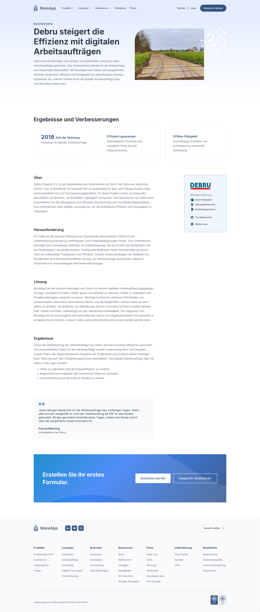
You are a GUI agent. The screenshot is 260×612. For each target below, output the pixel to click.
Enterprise (120, 8)
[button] (68, 8)
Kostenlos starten (153, 478)
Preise (133, 8)
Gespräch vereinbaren (195, 478)
